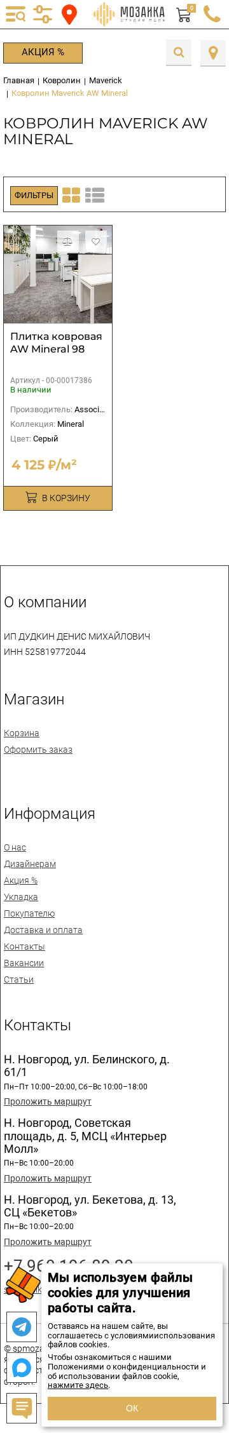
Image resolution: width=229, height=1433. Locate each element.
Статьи (19, 979)
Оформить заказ (38, 749)
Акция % (43, 52)
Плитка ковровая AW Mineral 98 (56, 342)
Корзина (21, 733)
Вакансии (24, 963)
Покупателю (29, 913)
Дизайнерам (30, 864)
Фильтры (34, 195)
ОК (132, 1408)
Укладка (21, 897)
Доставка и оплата (43, 930)
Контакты (24, 946)
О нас (15, 847)
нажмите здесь (78, 1385)
